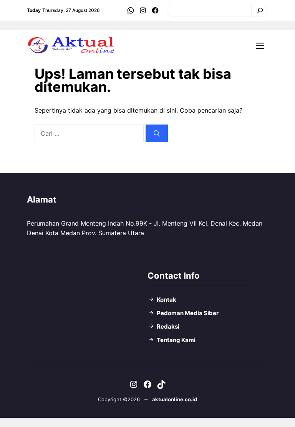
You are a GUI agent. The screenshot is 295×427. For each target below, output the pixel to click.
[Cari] (258, 10)
